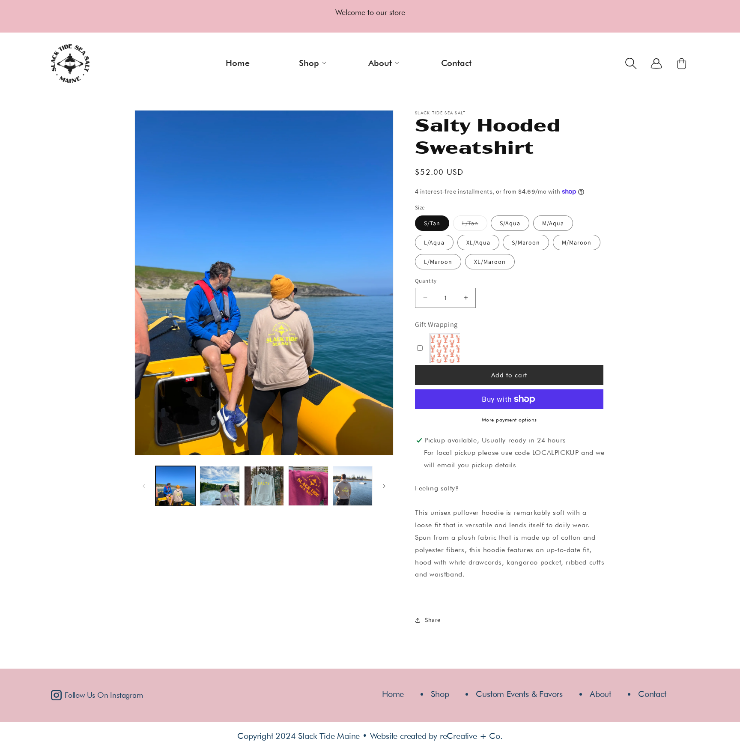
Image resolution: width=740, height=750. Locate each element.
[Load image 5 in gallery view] (308, 486)
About (600, 694)
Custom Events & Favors (519, 694)
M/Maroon (576, 242)
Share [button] (433, 620)
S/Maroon (526, 242)
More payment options (509, 419)
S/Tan (432, 223)
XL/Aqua (478, 242)
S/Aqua (510, 223)
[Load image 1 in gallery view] (175, 486)
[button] (314, 62)
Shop (440, 694)
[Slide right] (384, 486)
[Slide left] (143, 486)
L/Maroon (438, 262)
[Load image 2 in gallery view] (219, 486)
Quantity (425, 280)
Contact (652, 694)
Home (393, 694)
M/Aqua (553, 223)
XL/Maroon (490, 262)
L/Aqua (434, 242)
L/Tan (474, 225)
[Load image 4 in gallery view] (264, 486)
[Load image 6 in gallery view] (353, 486)
